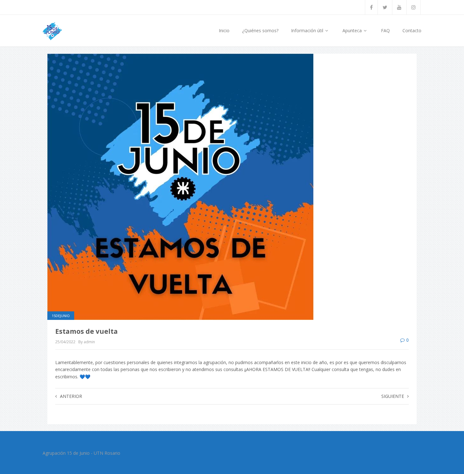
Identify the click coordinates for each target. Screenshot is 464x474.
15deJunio (61, 315)
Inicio (224, 30)
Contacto (411, 30)
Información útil (307, 30)
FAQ (385, 30)
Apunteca (352, 30)
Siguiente (392, 396)
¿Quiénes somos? (260, 30)
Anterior (71, 396)
